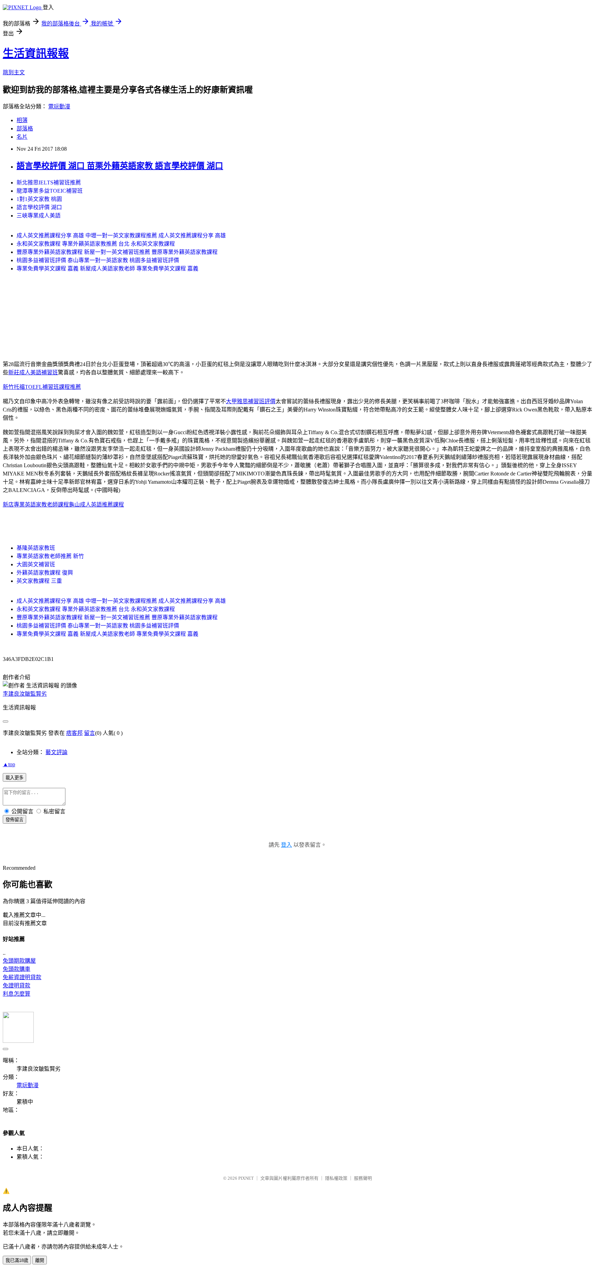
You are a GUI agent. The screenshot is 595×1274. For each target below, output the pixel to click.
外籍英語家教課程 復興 (45, 573)
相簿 (22, 120)
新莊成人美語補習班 (33, 372)
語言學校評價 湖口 (39, 207)
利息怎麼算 (16, 994)
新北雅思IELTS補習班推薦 (49, 182)
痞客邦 (74, 733)
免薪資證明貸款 (22, 977)
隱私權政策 (336, 1178)
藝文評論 (56, 752)
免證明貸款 (16, 985)
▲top (9, 764)
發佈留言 (14, 819)
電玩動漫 (59, 106)
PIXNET (246, 1178)
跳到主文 (14, 72)
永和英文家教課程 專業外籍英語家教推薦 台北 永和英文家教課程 (96, 244)
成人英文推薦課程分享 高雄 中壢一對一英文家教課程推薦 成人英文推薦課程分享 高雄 (121, 235)
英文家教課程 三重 (39, 581)
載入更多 (14, 777)
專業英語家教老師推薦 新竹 (50, 556)
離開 (39, 1260)
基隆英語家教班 (36, 548)
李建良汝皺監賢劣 (25, 694)
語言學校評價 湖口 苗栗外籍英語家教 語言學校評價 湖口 (120, 165)
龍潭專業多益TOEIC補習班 (50, 191)
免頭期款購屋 (19, 961)
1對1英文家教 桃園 (39, 199)
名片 (22, 137)
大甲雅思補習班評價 (250, 401)
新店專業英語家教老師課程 (36, 504)
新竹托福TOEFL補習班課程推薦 (42, 387)
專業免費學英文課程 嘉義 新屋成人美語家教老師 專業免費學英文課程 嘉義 (107, 268)
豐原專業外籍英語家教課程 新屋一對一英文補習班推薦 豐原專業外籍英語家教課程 (117, 252)
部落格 (25, 128)
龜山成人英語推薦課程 (96, 504)
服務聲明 (363, 1178)
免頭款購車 (16, 969)
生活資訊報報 (36, 53)
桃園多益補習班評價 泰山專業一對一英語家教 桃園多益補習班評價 (98, 260)
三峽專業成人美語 (39, 215)
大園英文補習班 (36, 564)
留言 (89, 733)
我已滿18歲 (17, 1260)
